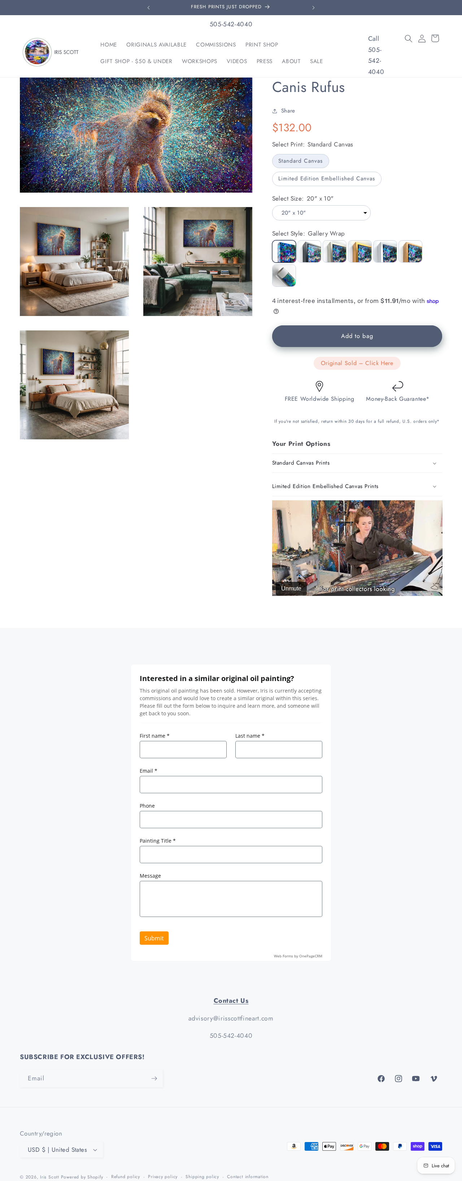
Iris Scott (50, 1177)
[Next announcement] (314, 7)
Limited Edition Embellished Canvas (326, 179)
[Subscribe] (154, 1079)
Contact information (248, 1176)
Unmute (291, 588)
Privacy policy (163, 1176)
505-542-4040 (231, 24)
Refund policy (125, 1176)
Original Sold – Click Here (357, 363)
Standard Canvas (300, 161)
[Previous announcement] (149, 7)
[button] (408, 38)
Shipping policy (202, 1176)
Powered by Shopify (82, 1177)
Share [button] (288, 111)
